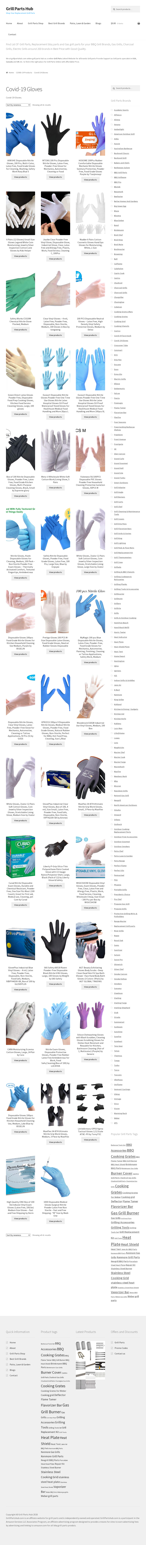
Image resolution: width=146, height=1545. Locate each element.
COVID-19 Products (24, 72)
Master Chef (119, 752)
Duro (116, 369)
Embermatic (119, 388)
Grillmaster (119, 594)
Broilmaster (119, 249)
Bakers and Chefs (121, 163)
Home (9, 23)
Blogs (98, 23)
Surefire (117, 1036)
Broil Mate (118, 244)
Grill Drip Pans (120, 524)
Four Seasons (120, 422)
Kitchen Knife (120, 718)
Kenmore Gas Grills (50, 1452)
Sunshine (118, 1031)
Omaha (117, 810)
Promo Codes (121, 1348)
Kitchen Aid (119, 714)
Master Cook (119, 757)
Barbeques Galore (122, 167)
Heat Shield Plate (121, 646)
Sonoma (117, 988)
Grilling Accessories (122, 1222)
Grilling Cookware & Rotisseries (123, 578)
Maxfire (117, 771)
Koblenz (117, 723)
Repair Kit (130, 1265)
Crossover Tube (121, 345)
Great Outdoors (121, 482)
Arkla (116, 139)
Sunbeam (118, 1027)
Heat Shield (130, 1244)
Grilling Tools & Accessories (126, 589)
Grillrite (117, 608)
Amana (117, 124)
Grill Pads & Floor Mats (124, 548)
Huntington (119, 661)
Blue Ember (119, 220)
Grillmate (118, 598)
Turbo (116, 1065)
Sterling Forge (120, 1003)
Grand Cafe (119, 458)
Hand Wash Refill (121, 627)
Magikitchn (119, 747)
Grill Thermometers (122, 557)
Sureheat (118, 1041)
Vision (117, 1108)
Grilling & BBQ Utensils (124, 572)
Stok (116, 1012)
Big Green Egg (120, 206)
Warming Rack (120, 1113)
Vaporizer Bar (120, 1292)
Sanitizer (118, 950)
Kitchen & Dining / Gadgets (126, 709)
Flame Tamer (120, 408)
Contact (12, 34)
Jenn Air (117, 685)
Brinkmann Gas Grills (130, 1168)
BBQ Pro (117, 182)
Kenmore (118, 694)
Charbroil (118, 283)
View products (20, 177)
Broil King (118, 239)
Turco (116, 1070)
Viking (117, 1094)
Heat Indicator (120, 637)
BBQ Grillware (120, 177)
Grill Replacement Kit (123, 552)
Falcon (117, 393)
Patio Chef (118, 851)
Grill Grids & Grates (122, 533)
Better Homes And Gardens (126, 201)
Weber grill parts (49, 1496)
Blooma (117, 215)
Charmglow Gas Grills (62, 1381)
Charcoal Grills (120, 287)
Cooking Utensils (121, 326)
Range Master (120, 921)
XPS (115, 1123)
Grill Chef (118, 506)
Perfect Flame (120, 865)
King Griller (119, 699)
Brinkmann (119, 230)
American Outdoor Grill (124, 134)
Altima (117, 119)
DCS (116, 355)
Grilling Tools (120, 1227)
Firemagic (118, 403)
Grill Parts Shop (35, 23)
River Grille (119, 930)
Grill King (118, 538)
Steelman (118, 993)
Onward (117, 815)
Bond (116, 225)
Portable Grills (120, 889)
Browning (118, 254)
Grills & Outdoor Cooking (125, 618)
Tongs (117, 1060)
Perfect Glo (119, 870)
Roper (116, 935)
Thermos (118, 1055)
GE (115, 449)
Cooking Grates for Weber (53, 1390)
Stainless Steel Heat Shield (128, 1288)
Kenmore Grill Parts (128, 1257)
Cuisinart (118, 350)
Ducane (117, 364)
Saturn (117, 955)
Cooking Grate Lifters (123, 311)
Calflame (118, 263)
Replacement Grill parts (124, 926)
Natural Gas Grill (121, 795)
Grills (116, 613)
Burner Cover (121, 1173)
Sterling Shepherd (122, 1007)
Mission (117, 786)
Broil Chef (118, 235)
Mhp (116, 781)
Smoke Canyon (120, 974)
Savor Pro (118, 959)
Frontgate (118, 444)
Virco (116, 1103)
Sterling (117, 998)
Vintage (117, 1099)
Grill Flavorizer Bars (122, 528)
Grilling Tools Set (55, 1428)
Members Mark (120, 776)
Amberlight (119, 129)
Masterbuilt (119, 766)
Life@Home (119, 733)
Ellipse (117, 383)
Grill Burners (119, 497)
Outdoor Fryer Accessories (125, 837)
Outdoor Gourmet (122, 841)
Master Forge (120, 762)
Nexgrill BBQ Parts (120, 1261)
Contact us (120, 1353)
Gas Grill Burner (125, 1213)
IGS (115, 675)
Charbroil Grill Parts (118, 1181)
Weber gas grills (121, 1297)
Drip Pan (117, 359)
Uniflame (118, 1084)
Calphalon (118, 268)
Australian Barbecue (123, 148)
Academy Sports (121, 110)
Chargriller (118, 297)
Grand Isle (118, 473)
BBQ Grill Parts (120, 172)
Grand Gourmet (121, 463)
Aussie (117, 143)
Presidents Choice (122, 894)
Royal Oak (118, 940)
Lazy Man (118, 728)
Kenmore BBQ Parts (118, 1253)
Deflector (116, 1201)
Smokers (118, 983)
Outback (118, 824)
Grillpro (117, 603)
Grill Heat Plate (126, 1218)
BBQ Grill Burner (130, 1161)
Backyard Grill (120, 158)
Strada (117, 1017)
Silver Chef (119, 969)
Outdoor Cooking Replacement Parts (122, 830)
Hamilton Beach (121, 622)
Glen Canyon (119, 454)
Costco (117, 331)
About (20, 23)
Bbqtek (117, 187)
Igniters (117, 670)
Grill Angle (118, 492)
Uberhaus (118, 1079)
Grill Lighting (120, 543)
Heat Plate (118, 642)
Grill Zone (118, 562)
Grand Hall (118, 468)
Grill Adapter (119, 487)
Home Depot (119, 656)
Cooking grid (128, 1197)
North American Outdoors (125, 805)
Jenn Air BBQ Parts (129, 1249)
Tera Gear (118, 1046)
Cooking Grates (121, 316)
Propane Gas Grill (121, 904)
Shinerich (118, 964)
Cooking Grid (119, 321)
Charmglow (119, 302)
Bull (115, 259)
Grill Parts (120, 1342)
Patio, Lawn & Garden (80, 23)
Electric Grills (120, 379)
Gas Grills (116, 1218)
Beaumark (118, 191)
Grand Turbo (119, 478)
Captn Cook (119, 273)
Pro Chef (118, 899)
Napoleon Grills (121, 791)
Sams (116, 945)
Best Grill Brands (56, 23)
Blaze (116, 211)
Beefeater (118, 196)
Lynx (116, 742)
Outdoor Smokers (122, 846)
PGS (116, 880)
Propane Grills (120, 908)
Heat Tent (118, 651)
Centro (117, 278)
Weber (116, 1118)
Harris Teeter (120, 632)
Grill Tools (118, 1238)
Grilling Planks (120, 584)
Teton (116, 1051)
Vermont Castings (122, 1089)
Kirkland (117, 704)
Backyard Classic (121, 153)
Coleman (118, 307)
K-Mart (117, 690)
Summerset (119, 1022)
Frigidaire (118, 434)
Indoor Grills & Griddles (124, 680)
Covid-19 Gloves (121, 340)
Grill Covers (119, 519)
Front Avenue (120, 439)
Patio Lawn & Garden (123, 856)
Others (117, 819)
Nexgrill (117, 800)
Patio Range (119, 861)
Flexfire (117, 417)
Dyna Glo (118, 374)
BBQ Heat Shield (118, 1164)
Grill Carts (118, 502)
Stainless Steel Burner (121, 1268)
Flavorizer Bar (120, 412)
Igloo (116, 666)
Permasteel (119, 875)
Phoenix (117, 885)
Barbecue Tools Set (118, 1145)
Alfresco (117, 115)
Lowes (117, 738)
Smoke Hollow (120, 979)
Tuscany (118, 1075)
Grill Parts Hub (19, 8)
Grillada (117, 567)
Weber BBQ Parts (51, 1492)
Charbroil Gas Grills (128, 1178)
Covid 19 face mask (122, 335)
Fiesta (117, 398)
